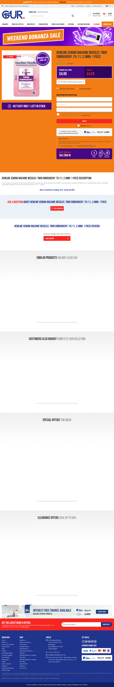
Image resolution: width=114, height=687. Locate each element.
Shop (21, 637)
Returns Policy (6, 670)
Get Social (85, 637)
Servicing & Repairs (7, 653)
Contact (4, 651)
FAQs (3, 649)
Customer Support (7, 655)
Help (72, 6)
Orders (4, 661)
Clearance (96, 24)
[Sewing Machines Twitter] (86, 641)
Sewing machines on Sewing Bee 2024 (28, 656)
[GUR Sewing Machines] (13, 14)
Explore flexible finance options (68, 133)
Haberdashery (24, 649)
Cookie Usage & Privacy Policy (47, 685)
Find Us (48, 637)
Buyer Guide (5, 659)
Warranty (4, 666)
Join (99, 15)
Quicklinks (6, 637)
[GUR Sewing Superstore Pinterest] (92, 641)
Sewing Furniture (24, 646)
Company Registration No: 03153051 (77, 685)
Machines (5, 24)
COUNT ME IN (106, 624)
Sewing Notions (43, 24)
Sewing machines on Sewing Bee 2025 (28, 660)
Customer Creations (84, 24)
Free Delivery (5, 657)
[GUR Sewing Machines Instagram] (95, 641)
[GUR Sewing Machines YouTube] (89, 641)
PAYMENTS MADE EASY (89, 645)
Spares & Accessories (57, 24)
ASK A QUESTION (58, 208)
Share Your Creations (8, 644)
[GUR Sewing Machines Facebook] (83, 641)
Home (3, 640)
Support (88, 6)
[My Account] (90, 15)
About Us (4, 642)
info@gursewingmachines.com (86, 145)
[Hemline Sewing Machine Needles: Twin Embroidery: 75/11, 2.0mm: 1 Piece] (26, 75)
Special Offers (24, 664)
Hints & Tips (97, 6)
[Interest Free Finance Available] (57, 611)
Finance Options (6, 664)
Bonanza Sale (107, 24)
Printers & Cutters (18, 24)
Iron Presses (31, 24)
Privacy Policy (86, 115)
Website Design (61, 685)
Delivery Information (8, 668)
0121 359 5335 (55, 652)
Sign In (95, 15)
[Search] (73, 16)
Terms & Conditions (31, 685)
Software (71, 24)
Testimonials (80, 6)
